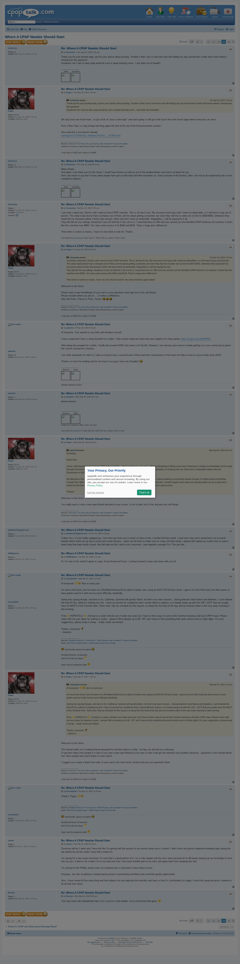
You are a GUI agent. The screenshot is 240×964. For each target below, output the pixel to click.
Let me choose (95, 492)
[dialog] (120, 482)
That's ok (144, 492)
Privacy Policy (95, 485)
